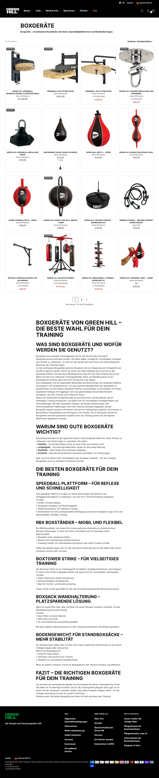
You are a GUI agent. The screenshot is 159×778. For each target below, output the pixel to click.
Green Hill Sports (24, 762)
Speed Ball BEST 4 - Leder (98, 152)
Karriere (98, 735)
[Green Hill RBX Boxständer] (60, 254)
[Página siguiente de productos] (86, 299)
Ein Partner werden (103, 739)
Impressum (70, 744)
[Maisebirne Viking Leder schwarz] (60, 128)
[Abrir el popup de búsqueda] (141, 10)
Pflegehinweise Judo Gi (135, 733)
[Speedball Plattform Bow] (98, 67)
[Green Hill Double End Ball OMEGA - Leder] (60, 196)
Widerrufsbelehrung (75, 730)
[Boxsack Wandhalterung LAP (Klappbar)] (22, 254)
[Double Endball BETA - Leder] (22, 196)
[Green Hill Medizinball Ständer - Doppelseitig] (98, 254)
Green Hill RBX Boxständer (60, 278)
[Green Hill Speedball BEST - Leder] (136, 254)
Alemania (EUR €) (145, 3)
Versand (69, 739)
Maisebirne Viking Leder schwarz (60, 152)
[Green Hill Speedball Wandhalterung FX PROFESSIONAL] (22, 67)
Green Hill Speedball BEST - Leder (136, 278)
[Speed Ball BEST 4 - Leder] (98, 128)
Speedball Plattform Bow (98, 91)
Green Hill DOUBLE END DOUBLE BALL (136, 152)
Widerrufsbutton (73, 735)
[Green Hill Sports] (12, 10)
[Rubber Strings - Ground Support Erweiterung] (136, 196)
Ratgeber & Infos (132, 745)
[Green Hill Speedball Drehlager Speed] (22, 128)
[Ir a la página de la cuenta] (147, 10)
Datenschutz (71, 726)
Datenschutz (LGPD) (104, 744)
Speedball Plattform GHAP (60, 91)
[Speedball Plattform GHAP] (60, 67)
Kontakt (98, 723)
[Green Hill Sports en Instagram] (123, 3)
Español (130, 3)
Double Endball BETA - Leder (23, 220)
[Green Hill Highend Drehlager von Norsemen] (136, 67)
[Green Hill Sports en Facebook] (120, 3)
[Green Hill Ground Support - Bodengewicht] (98, 196)
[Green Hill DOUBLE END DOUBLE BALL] (136, 128)
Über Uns (99, 718)
